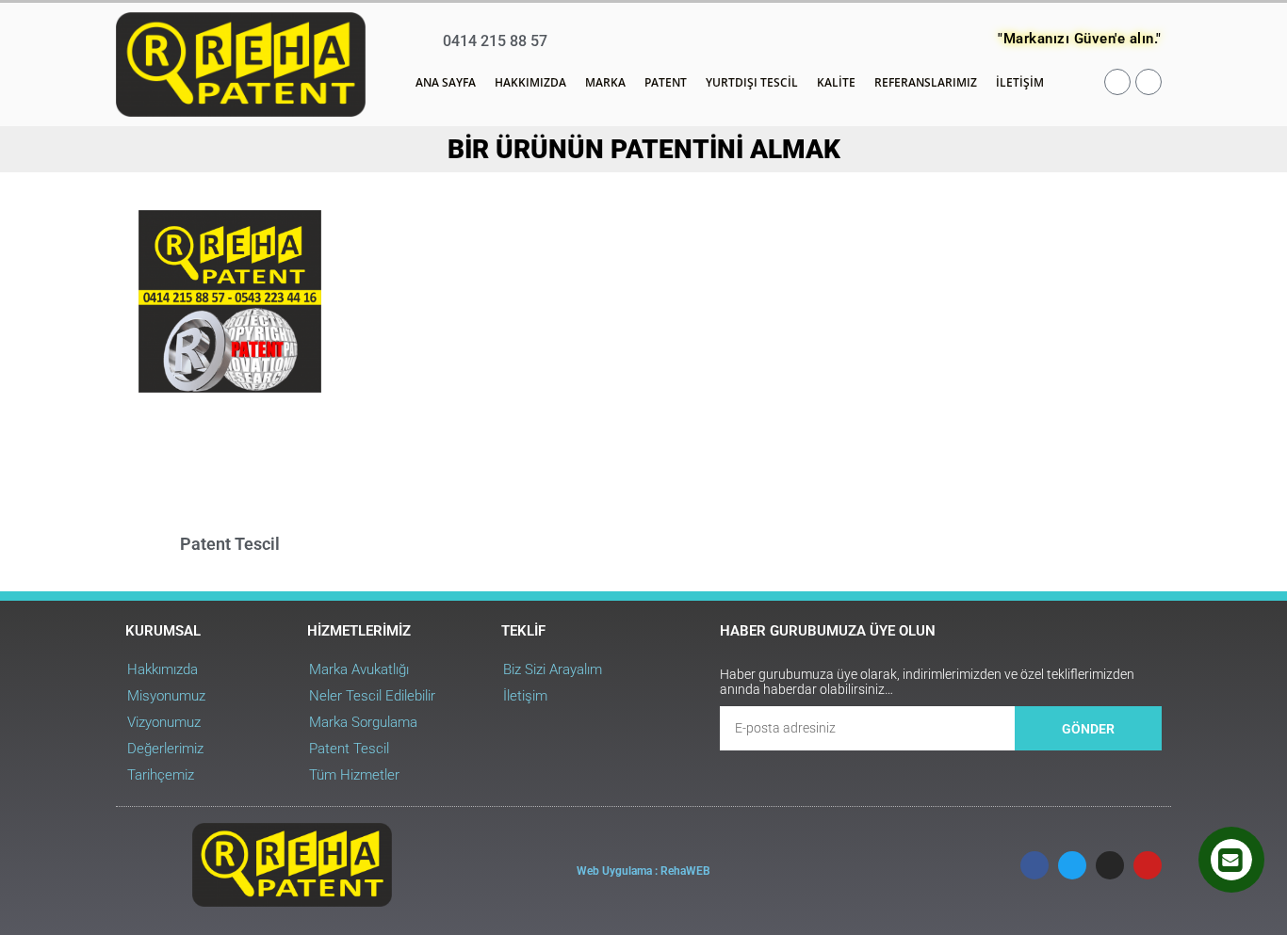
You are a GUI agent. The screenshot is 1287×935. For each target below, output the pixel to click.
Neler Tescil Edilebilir (372, 695)
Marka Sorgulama (363, 722)
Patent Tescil (230, 544)
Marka (605, 82)
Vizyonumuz (164, 722)
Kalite (836, 82)
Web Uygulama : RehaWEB (643, 871)
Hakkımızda (530, 82)
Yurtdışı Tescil (752, 82)
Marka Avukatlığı (359, 669)
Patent (665, 82)
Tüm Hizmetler (354, 774)
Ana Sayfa (445, 82)
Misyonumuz (166, 695)
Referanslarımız (925, 82)
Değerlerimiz (165, 748)
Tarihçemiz (160, 774)
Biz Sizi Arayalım (552, 669)
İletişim (1020, 82)
